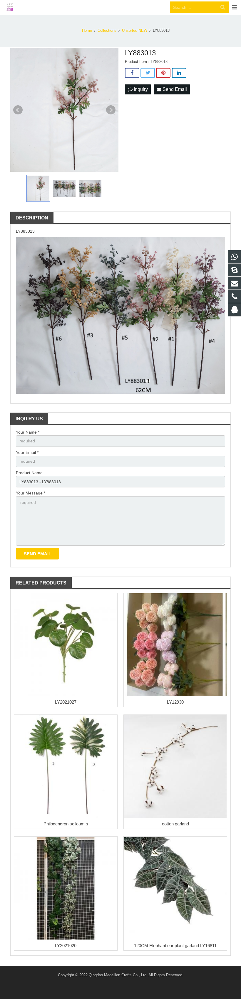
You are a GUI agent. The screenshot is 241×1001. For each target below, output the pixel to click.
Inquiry (140, 89)
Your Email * (27, 452)
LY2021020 (65, 945)
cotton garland (175, 823)
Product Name (29, 472)
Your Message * (30, 493)
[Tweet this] (147, 73)
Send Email (174, 89)
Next (111, 110)
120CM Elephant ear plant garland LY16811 (175, 945)
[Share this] (132, 73)
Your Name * (27, 432)
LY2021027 (65, 701)
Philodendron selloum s (65, 823)
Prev (18, 110)
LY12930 (175, 701)
